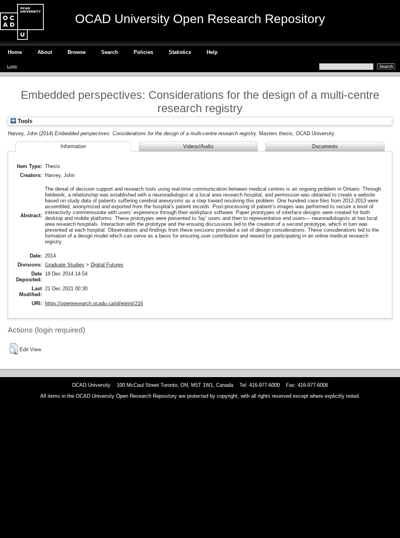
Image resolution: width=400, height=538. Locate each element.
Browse (77, 52)
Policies (143, 52)
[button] (13, 349)
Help (212, 52)
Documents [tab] (325, 146)
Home (15, 52)
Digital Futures (107, 265)
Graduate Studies (64, 265)
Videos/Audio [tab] (198, 146)
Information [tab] (73, 146)
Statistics (180, 52)
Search (109, 52)
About (45, 52)
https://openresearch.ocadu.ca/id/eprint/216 (94, 303)
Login (12, 66)
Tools (24, 121)
